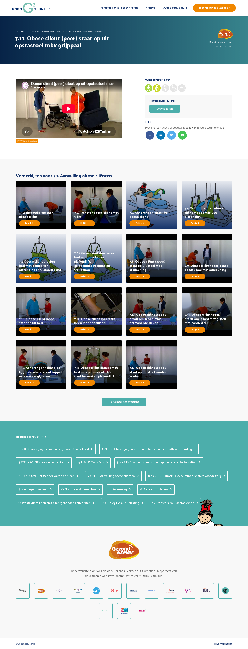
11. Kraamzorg (118, 489)
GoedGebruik (21, 31)
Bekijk (28, 223)
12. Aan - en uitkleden (154, 489)
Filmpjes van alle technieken (119, 8)
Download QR (164, 109)
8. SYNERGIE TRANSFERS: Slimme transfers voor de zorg (185, 476)
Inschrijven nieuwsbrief (214, 8)
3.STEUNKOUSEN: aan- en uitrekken (42, 462)
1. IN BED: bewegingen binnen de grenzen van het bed (54, 449)
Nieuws (150, 8)
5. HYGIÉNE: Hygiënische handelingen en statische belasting (157, 462)
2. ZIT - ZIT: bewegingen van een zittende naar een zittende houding (147, 449)
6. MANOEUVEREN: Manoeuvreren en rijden (47, 476)
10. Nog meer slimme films (79, 489)
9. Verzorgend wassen (33, 489)
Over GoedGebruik (175, 8)
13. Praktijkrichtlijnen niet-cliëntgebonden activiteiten (55, 503)
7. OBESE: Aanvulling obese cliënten (84, 31)
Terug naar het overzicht (124, 402)
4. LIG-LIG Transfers (91, 462)
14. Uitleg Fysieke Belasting (122, 503)
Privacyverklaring (223, 644)
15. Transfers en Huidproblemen (173, 503)
